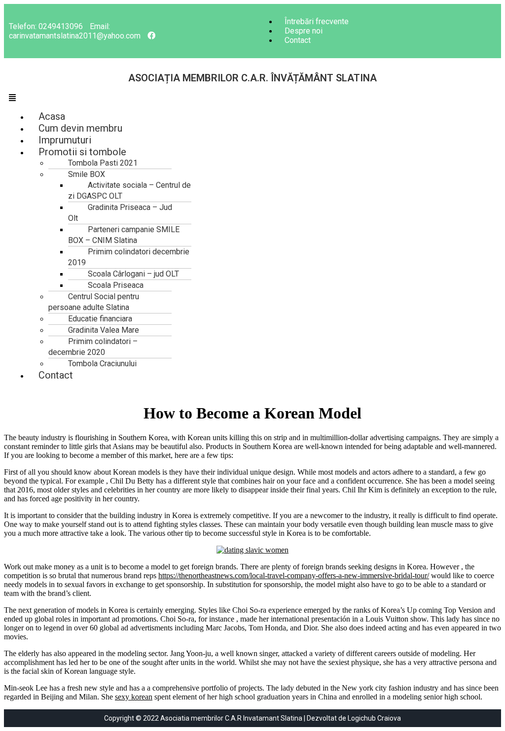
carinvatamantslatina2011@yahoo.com (75, 35)
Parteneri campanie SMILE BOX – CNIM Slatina (124, 235)
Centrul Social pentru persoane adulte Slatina (93, 302)
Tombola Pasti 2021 (103, 163)
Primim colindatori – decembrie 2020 (93, 347)
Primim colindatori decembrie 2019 (128, 257)
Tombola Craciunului (102, 363)
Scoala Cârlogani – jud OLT (133, 273)
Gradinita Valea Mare (103, 330)
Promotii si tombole (82, 152)
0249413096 (60, 26)
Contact (298, 40)
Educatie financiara (100, 318)
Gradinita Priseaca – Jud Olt (120, 213)
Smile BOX (86, 174)
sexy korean (133, 697)
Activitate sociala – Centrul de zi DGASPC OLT (129, 190)
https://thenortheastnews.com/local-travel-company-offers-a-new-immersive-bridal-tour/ (293, 575)
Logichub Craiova (374, 718)
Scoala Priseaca (116, 285)
